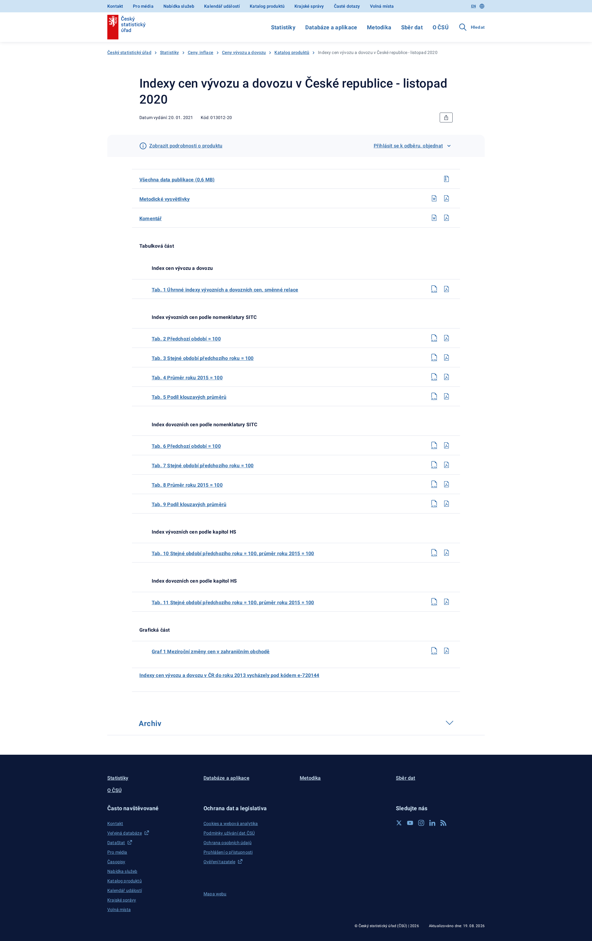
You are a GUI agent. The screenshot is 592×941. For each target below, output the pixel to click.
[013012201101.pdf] (446, 289)
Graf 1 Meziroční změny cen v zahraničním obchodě (211, 651)
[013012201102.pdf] (446, 338)
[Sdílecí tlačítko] (446, 117)
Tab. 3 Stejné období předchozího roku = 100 (203, 358)
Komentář (150, 218)
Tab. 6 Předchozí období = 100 (186, 446)
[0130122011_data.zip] (446, 179)
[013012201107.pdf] (446, 465)
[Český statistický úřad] (126, 27)
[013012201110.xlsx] (434, 553)
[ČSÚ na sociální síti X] (399, 823)
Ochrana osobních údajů (228, 842)
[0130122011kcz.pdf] (446, 218)
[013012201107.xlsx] (434, 465)
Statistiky (283, 27)
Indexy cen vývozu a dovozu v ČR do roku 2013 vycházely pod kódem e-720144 (229, 675)
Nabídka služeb (178, 6)
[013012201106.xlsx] (434, 445)
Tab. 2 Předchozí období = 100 (186, 339)
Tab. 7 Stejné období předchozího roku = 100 (203, 465)
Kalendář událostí (222, 6)
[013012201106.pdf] (446, 445)
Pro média (143, 6)
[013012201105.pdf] (446, 396)
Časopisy (116, 861)
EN (473, 6)
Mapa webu (215, 893)
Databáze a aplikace (331, 27)
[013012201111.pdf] (446, 602)
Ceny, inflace (200, 52)
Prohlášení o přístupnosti (228, 852)
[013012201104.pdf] (446, 377)
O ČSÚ (441, 27)
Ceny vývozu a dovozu (244, 52)
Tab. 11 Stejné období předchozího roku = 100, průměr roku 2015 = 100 (233, 602)
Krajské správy (309, 6)
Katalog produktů (267, 6)
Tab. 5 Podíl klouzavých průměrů (189, 397)
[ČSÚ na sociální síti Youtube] (410, 823)
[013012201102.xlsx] (434, 338)
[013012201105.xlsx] (434, 396)
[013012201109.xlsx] (434, 503)
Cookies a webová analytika (231, 823)
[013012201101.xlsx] (434, 289)
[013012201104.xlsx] (434, 377)
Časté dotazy (347, 6)
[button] (151, 808)
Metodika (379, 27)
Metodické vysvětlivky (164, 199)
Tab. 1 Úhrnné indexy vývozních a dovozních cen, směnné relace (225, 290)
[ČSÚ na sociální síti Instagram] (421, 823)
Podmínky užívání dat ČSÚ (229, 833)
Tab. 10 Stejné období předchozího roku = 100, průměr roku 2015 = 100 (233, 553)
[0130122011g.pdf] (446, 651)
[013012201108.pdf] (446, 484)
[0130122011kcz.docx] (434, 218)
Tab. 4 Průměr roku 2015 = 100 (187, 378)
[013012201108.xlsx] (434, 484)
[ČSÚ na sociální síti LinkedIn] (432, 823)
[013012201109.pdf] (446, 503)
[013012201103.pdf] (446, 357)
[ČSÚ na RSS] (443, 823)
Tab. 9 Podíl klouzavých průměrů (189, 504)
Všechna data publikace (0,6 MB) (177, 180)
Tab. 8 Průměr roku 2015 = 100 (187, 485)
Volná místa (382, 6)
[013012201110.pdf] (446, 553)
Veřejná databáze (124, 833)
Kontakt (115, 6)
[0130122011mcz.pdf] (446, 198)
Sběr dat (412, 27)
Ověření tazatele (219, 861)
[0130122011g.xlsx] (434, 651)
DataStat (116, 842)
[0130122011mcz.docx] (434, 198)
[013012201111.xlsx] (434, 602)
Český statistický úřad (129, 52)
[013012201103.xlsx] (434, 357)
